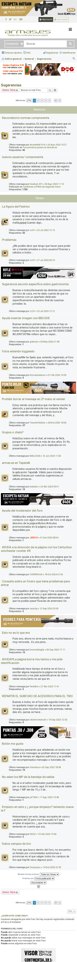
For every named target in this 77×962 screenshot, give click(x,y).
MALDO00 (35, 456)
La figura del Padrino (16, 206)
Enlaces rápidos (13, 52)
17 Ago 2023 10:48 (49, 797)
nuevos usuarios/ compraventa (22, 157)
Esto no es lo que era (16, 632)
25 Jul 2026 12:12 (46, 311)
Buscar (50, 90)
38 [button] (56, 100)
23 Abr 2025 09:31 (49, 486)
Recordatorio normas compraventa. (26, 118)
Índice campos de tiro (16, 843)
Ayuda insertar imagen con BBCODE (26, 318)
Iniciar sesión (62, 19)
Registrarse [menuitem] (52, 52)
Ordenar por (28, 878)
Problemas (9, 240)
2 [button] (38, 100)
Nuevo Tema (9, 90)
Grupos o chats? (12, 432)
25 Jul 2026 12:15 (46, 230)
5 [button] (49, 100)
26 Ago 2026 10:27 (57, 144)
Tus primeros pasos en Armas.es (40, 147)
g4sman (34, 341)
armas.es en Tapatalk (16, 463)
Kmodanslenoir (37, 375)
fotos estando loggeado (18, 351)
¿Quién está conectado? (14, 915)
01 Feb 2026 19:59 (57, 375)
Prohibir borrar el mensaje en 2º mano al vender (33, 399)
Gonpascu (35, 867)
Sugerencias (11, 85)
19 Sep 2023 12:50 (57, 719)
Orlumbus (35, 767)
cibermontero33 (38, 719)
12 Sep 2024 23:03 (49, 608)
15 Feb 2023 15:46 (47, 834)
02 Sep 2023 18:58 (51, 767)
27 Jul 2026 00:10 (46, 260)
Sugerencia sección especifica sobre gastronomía (35, 284)
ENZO (33, 834)
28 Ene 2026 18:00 (57, 422)
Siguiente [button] (59, 100)
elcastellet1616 (37, 144)
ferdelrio (34, 686)
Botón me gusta (12, 743)
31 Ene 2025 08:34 (49, 537)
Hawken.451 (36, 184)
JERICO (34, 537)
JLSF (32, 230)
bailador (34, 486)
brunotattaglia (37, 649)
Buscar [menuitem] (74, 58)
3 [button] (41, 100)
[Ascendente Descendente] (38, 882)
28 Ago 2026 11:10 (54, 184)
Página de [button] (29, 100)
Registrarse (47, 19)
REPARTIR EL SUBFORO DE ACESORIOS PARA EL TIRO (37, 696)
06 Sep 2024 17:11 (55, 649)
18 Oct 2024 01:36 (54, 574)
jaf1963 (33, 797)
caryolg (33, 608)
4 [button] (45, 100)
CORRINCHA (36, 574)
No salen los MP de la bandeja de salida (28, 777)
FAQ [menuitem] (28, 52)
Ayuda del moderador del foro (22, 510)
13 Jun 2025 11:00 (51, 456)
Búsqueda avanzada (55, 90)
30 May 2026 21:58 (49, 341)
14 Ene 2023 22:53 (52, 867)
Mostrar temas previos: (29, 874)
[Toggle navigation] (70, 29)
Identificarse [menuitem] (68, 52)
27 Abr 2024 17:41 (50, 686)
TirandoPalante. (38, 422)
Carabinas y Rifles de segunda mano (42, 186)
